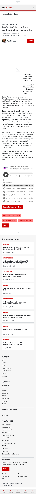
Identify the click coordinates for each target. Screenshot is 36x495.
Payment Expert (7, 430)
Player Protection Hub (8, 443)
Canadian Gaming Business (10, 454)
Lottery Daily (6, 438)
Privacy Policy (22, 476)
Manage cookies (23, 474)
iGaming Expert (6, 427)
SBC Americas (6, 424)
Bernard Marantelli (11, 215)
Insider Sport (6, 441)
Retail (3, 388)
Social (4, 404)
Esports (4, 401)
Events (4, 413)
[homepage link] (7, 8)
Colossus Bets (9, 220)
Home (4, 14)
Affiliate (4, 396)
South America (6, 371)
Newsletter (5, 415)
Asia (3, 365)
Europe (4, 363)
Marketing (5, 393)
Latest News (13, 14)
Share (31, 40)
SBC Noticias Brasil (8, 435)
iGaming (4, 390)
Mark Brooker (25, 220)
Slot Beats (5, 449)
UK (3, 360)
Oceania (4, 376)
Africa (3, 373)
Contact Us (5, 476)
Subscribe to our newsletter (12, 207)
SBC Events (5, 451)
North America (6, 368)
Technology (5, 399)
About (4, 474)
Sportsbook (5, 385)
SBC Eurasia (5, 446)
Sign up (5, 468)
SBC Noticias (6, 433)
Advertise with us (7, 479)
